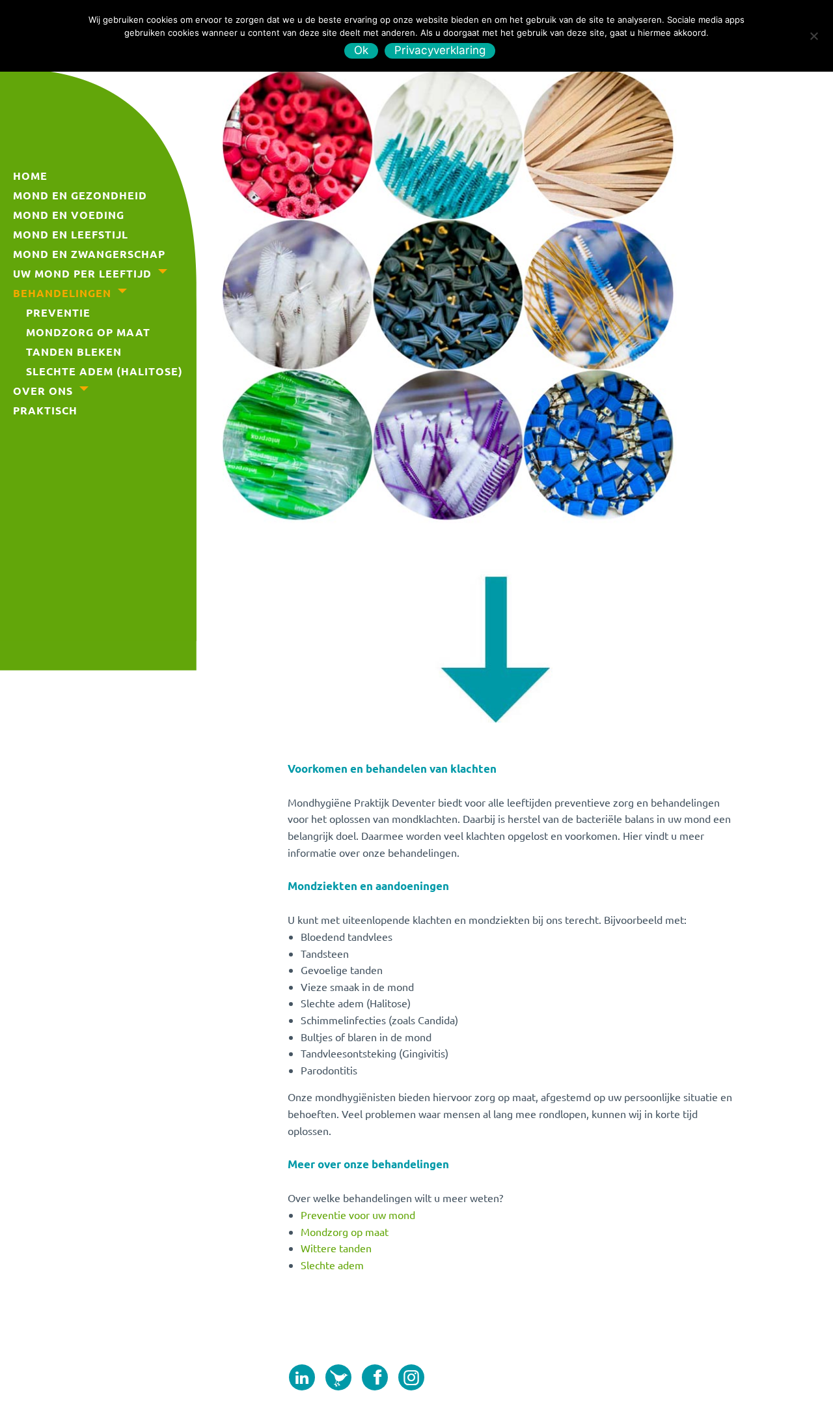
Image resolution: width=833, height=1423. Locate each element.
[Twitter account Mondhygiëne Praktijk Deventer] (338, 1381)
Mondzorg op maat (345, 1231)
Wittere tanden (336, 1247)
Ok (361, 50)
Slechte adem (332, 1264)
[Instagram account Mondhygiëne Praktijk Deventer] (411, 1381)
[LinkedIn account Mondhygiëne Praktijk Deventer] (302, 1381)
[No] (813, 34)
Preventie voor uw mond (358, 1214)
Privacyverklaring (439, 50)
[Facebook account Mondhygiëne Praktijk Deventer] (375, 1381)
